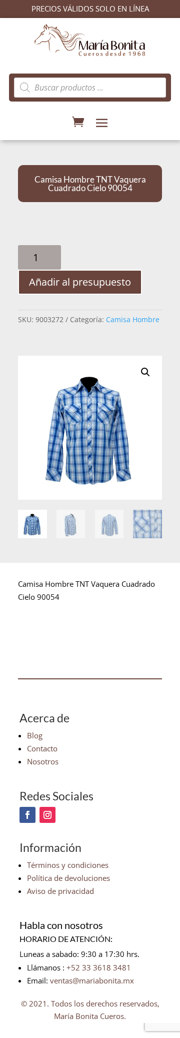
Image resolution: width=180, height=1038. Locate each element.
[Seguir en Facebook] (28, 815)
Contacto (42, 748)
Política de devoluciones (68, 878)
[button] (145, 372)
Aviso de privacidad (60, 891)
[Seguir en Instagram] (48, 815)
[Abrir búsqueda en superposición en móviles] (90, 88)
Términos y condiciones (67, 865)
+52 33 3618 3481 (98, 967)
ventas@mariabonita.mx (92, 980)
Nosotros (42, 761)
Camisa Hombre (133, 319)
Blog (34, 735)
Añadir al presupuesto (80, 282)
